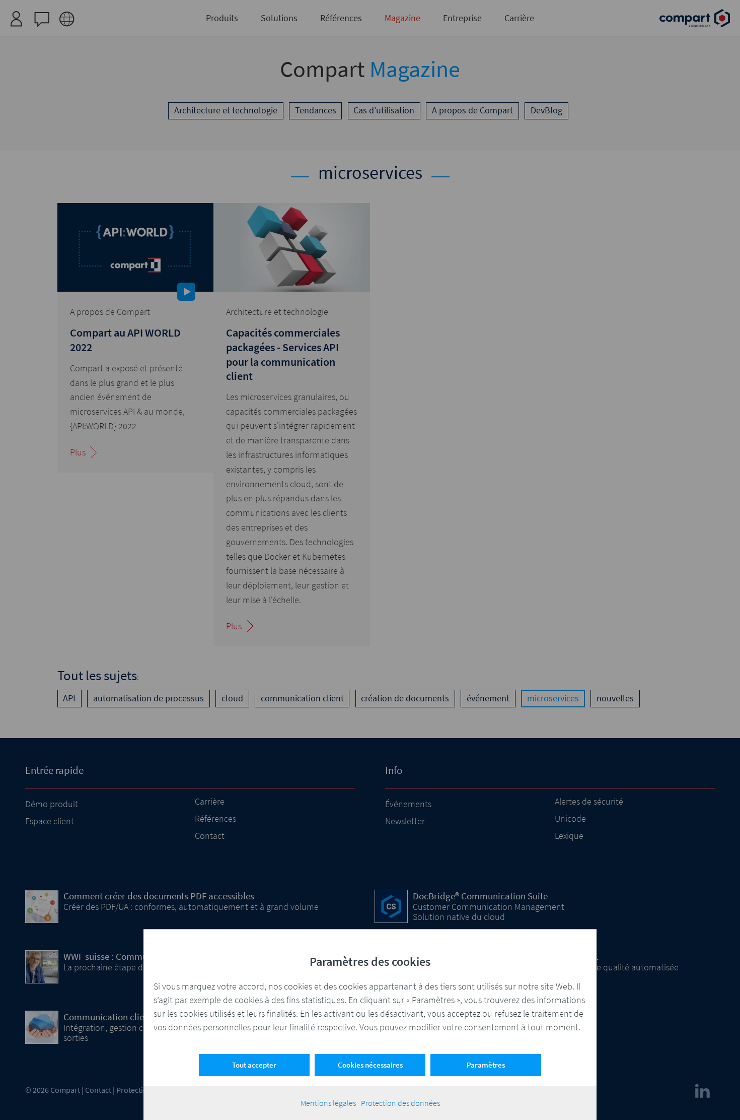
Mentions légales (328, 1103)
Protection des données (400, 1103)
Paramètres (486, 1065)
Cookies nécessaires (370, 1065)
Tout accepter (254, 1065)
